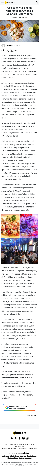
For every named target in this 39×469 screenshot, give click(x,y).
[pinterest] (23, 438)
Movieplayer (14, 456)
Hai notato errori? (32, 415)
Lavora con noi (19, 446)
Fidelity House (31, 456)
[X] (15, 438)
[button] (3, 50)
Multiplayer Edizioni (25, 458)
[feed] (12, 438)
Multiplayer (5, 456)
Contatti (31, 444)
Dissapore (14, 17)
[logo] (10, 2)
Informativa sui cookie (11, 444)
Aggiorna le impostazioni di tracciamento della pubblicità (19, 448)
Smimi (29, 395)
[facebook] (19, 438)
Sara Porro (10, 45)
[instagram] (27, 438)
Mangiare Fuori (23, 17)
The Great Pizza (13, 458)
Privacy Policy (23, 444)
